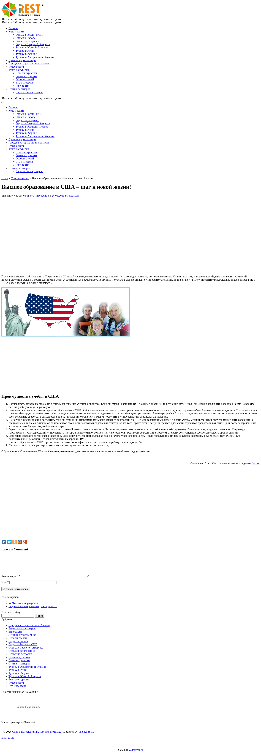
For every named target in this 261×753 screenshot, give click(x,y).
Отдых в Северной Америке (33, 44)
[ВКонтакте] (4, 542)
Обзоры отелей (25, 79)
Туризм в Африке (26, 53)
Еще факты (22, 85)
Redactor (74, 195)
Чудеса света (16, 66)
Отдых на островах (27, 41)
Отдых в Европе (26, 37)
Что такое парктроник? (24, 603)
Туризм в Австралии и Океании (35, 57)
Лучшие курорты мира (22, 60)
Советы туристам (26, 73)
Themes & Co (86, 731)
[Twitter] (9, 542)
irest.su (256, 463)
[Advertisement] (52, 235)
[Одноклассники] (14, 542)
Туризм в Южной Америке (32, 47)
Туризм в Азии (25, 50)
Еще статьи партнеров (29, 92)
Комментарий (10, 576)
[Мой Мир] (20, 542)
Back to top (7, 737)
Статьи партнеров (19, 88)
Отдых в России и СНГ (30, 34)
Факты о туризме (19, 69)
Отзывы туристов (26, 76)
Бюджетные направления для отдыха (33, 606)
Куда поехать (16, 31)
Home (4, 178)
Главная (13, 28)
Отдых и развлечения (22, 650)
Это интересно (25, 82)
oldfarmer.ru (136, 749)
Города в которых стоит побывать (29, 63)
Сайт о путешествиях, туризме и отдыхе (36, 731)
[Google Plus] (25, 542)
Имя (5, 582)
